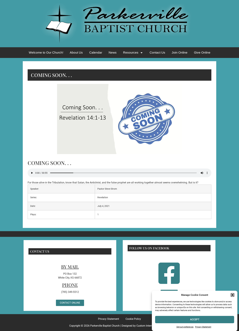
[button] (232, 295)
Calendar (95, 52)
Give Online (202, 52)
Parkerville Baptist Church (105, 325)
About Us (76, 52)
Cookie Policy (133, 318)
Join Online (179, 52)
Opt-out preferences (184, 327)
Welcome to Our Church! (46, 52)
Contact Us (157, 52)
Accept (194, 319)
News (113, 52)
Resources (130, 52)
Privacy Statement (203, 327)
